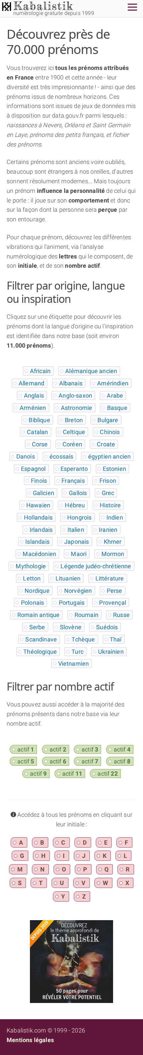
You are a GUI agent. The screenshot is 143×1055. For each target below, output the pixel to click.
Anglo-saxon (75, 395)
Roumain (86, 614)
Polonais (32, 602)
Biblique (39, 419)
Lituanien (68, 578)
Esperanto (74, 468)
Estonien (114, 468)
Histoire (110, 505)
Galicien (43, 492)
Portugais (72, 602)
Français (73, 480)
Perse (114, 590)
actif (25, 749)
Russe (121, 614)
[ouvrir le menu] (132, 8)
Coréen (72, 444)
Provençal (112, 602)
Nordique (37, 590)
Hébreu (75, 505)
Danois (25, 456)
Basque (117, 407)
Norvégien (78, 590)
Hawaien (38, 505)
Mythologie (31, 566)
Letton (32, 578)
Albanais (70, 383)
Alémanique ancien (91, 370)
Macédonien (39, 553)
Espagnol (33, 468)
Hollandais (38, 517)
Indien (114, 517)
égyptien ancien (109, 456)
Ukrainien (111, 651)
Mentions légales (30, 1039)
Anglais (34, 395)
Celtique (74, 431)
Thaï (116, 639)
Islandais (37, 541)
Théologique (40, 651)
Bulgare (107, 419)
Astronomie (76, 407)
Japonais (76, 541)
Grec (108, 492)
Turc (77, 651)
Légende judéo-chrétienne (96, 566)
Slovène (70, 627)
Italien (76, 529)
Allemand (31, 383)
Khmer (113, 541)
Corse (40, 444)
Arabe (115, 395)
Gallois (78, 492)
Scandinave (41, 639)
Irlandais (41, 529)
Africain (40, 370)
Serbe (37, 627)
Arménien (33, 407)
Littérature (109, 578)
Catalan (37, 431)
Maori (78, 553)
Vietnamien (73, 663)
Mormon (112, 553)
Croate (106, 444)
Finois (39, 480)
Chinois (110, 431)
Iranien (108, 529)
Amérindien (112, 383)
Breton (74, 419)
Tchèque (83, 639)
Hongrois (79, 517)
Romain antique (38, 614)
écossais (61, 456)
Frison (107, 480)
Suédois (107, 627)
